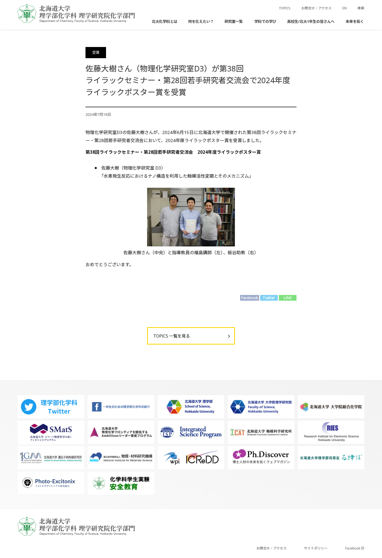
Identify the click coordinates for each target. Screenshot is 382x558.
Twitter (269, 297)
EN (345, 8)
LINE (288, 297)
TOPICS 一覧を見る (171, 336)
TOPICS (285, 8)
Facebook (249, 297)
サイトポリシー (316, 548)
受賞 (96, 52)
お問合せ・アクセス (316, 8)
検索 (361, 8)
